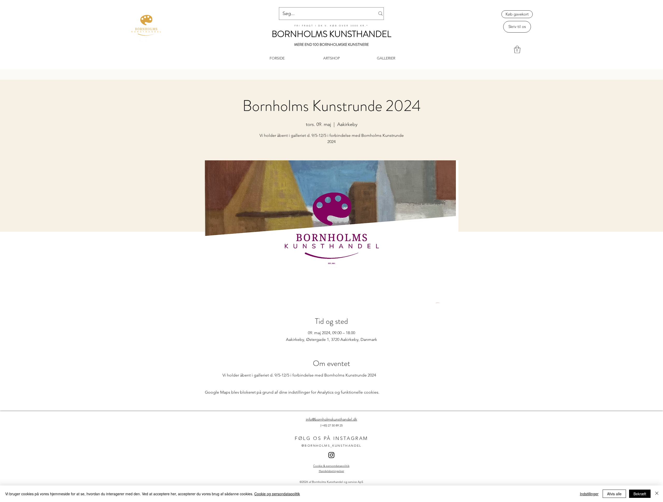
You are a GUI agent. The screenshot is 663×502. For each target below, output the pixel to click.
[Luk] (657, 494)
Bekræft (639, 493)
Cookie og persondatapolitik (277, 493)
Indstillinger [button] (589, 493)
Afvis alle (614, 493)
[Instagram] (331, 455)
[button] (517, 49)
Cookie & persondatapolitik (331, 466)
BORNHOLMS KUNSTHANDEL (331, 34)
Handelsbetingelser (331, 471)
